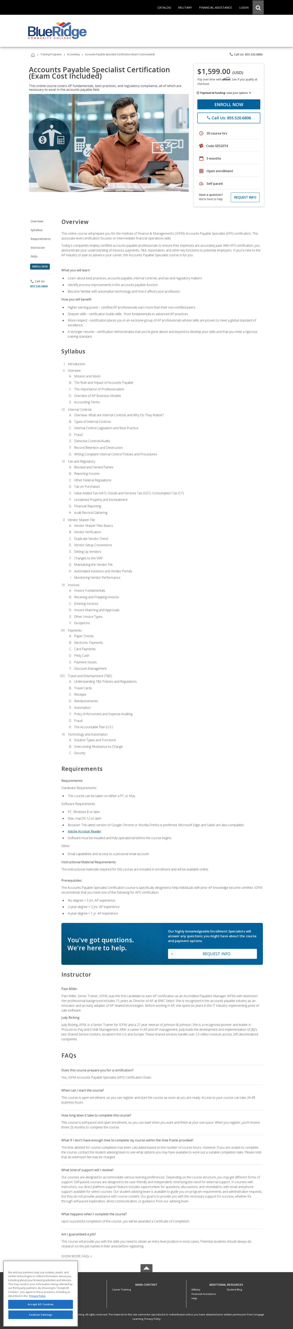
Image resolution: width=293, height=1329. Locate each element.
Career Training (121, 1289)
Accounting (73, 54)
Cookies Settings (40, 1314)
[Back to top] (146, 1284)
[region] (40, 1294)
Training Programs (50, 54)
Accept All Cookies (41, 1304)
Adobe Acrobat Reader (84, 831)
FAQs (34, 256)
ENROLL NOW (228, 104)
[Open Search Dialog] (258, 7)
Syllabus (36, 230)
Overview (37, 221)
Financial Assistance (204, 1294)
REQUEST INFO (245, 197)
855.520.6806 (39, 286)
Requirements (41, 239)
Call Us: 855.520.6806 (246, 54)
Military (196, 1289)
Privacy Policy (152, 1319)
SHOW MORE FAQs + (76, 1256)
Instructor (38, 247)
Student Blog (234, 1289)
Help (194, 1298)
